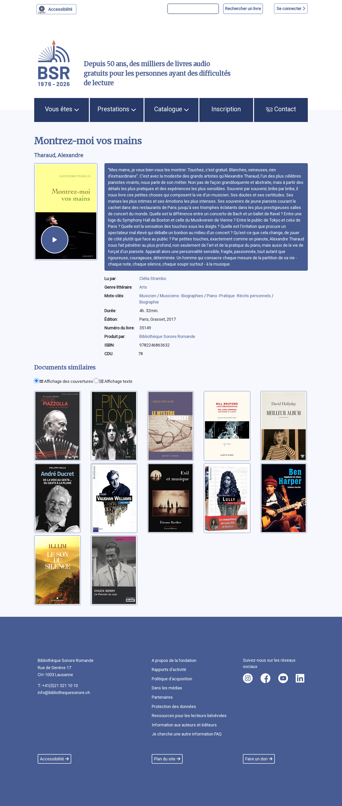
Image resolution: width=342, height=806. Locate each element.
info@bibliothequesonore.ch (64, 692)
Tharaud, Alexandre (58, 155)
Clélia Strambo (152, 278)
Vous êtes (59, 109)
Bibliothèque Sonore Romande (167, 336)
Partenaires (162, 697)
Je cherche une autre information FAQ (186, 734)
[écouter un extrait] (54, 239)
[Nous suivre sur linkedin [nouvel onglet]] (300, 678)
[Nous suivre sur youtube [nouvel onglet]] (283, 678)
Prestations (114, 109)
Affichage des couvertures (68, 381)
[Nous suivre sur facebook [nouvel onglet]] (265, 678)
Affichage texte (118, 381)
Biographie (149, 302)
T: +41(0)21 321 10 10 (58, 685)
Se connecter (289, 8)
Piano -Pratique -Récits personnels (239, 295)
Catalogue (169, 109)
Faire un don (256, 758)
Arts (143, 287)
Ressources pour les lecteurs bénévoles (189, 715)
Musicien (148, 295)
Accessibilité (60, 9)
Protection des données (174, 706)
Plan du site (164, 758)
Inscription (226, 109)
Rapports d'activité (169, 669)
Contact (284, 109)
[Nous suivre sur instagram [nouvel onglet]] (248, 678)
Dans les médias (167, 687)
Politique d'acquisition (172, 678)
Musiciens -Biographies (182, 295)
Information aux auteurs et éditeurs (184, 724)
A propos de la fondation (174, 660)
